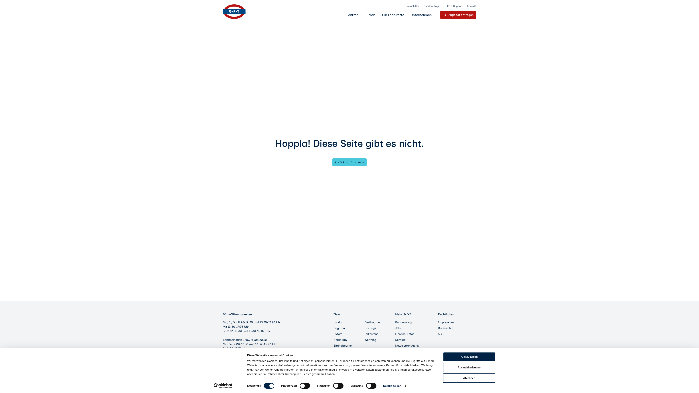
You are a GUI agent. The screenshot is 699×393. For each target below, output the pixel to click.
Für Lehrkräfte (393, 15)
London (338, 322)
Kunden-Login (432, 6)
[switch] (305, 386)
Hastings (370, 328)
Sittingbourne (342, 345)
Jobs (398, 328)
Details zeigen (392, 385)
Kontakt (471, 6)
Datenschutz (446, 328)
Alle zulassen (469, 356)
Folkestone (371, 334)
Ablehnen (469, 378)
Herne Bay (340, 340)
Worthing (370, 340)
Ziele (372, 15)
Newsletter (412, 6)
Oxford (338, 334)
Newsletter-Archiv (407, 345)
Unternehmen (421, 15)
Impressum (446, 322)
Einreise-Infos (404, 334)
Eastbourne (372, 322)
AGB (441, 334)
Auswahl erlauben (469, 367)
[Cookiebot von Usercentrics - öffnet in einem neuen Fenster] (223, 386)
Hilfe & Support (454, 6)
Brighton (339, 328)
